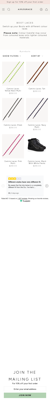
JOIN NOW (25, 395)
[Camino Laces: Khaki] (13, 110)
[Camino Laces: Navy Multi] (37, 110)
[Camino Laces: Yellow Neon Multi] (13, 74)
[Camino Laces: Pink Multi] (13, 146)
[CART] (46, 9)
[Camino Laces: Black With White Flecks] (37, 146)
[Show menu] (3, 9)
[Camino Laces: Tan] (37, 74)
